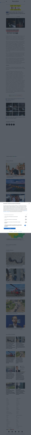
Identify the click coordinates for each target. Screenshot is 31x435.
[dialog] (15, 217)
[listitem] (15, 214)
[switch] (25, 216)
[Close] (29, 203)
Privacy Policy (20, 231)
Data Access (15, 231)
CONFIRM (9, 228)
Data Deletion (11, 231)
